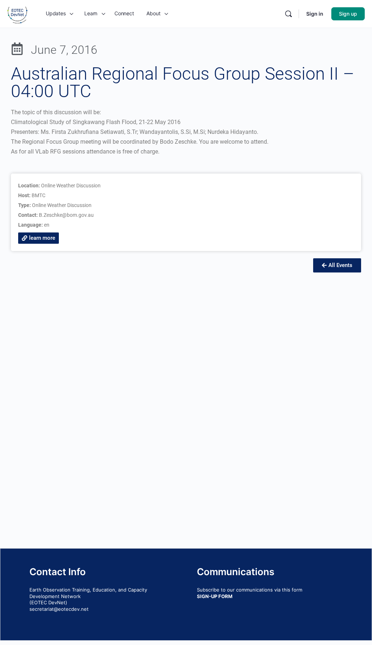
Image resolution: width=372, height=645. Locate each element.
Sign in (314, 14)
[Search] (288, 13)
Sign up (348, 14)
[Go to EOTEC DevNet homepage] (17, 13)
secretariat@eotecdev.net (59, 609)
